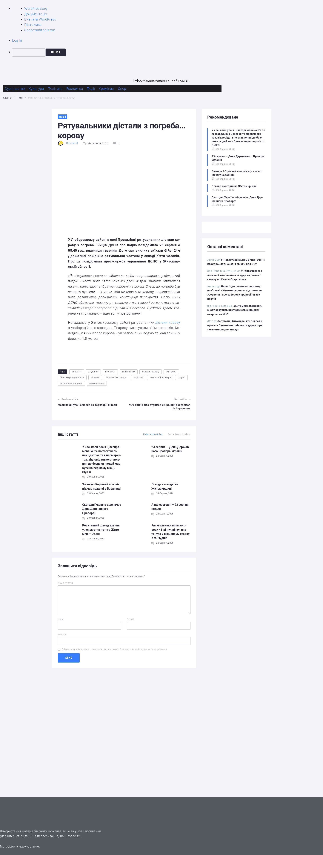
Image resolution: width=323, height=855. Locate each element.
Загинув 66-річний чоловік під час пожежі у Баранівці (237, 173)
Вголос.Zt (110, 371)
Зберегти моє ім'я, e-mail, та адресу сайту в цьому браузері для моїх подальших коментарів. (115, 649)
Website (62, 634)
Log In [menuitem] (17, 40)
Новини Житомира (116, 377)
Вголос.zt (72, 143)
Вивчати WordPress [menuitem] (40, 19)
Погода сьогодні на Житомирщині (234, 186)
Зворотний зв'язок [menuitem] (39, 30)
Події (20, 98)
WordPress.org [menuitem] (35, 8)
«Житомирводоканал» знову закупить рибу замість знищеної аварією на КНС (235, 310)
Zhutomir (76, 371)
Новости (138, 377)
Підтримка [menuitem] (33, 25)
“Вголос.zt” (73, 836)
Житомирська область (72, 377)
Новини (95, 377)
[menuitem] (167, 52)
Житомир (171, 371)
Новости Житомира (160, 377)
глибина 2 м (128, 371)
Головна (6, 98)
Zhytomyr (93, 371)
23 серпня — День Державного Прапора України (238, 158)
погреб (181, 377)
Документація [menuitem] (35, 14)
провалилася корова (71, 383)
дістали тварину (150, 371)
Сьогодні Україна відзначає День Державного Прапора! (101, 509)
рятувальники (96, 383)
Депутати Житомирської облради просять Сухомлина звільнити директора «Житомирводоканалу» (234, 325)
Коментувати (65, 583)
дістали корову (167, 322)
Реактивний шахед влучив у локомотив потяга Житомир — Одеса (101, 530)
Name (61, 619)
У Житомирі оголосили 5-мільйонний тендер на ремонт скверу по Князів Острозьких (235, 275)
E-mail (130, 619)
